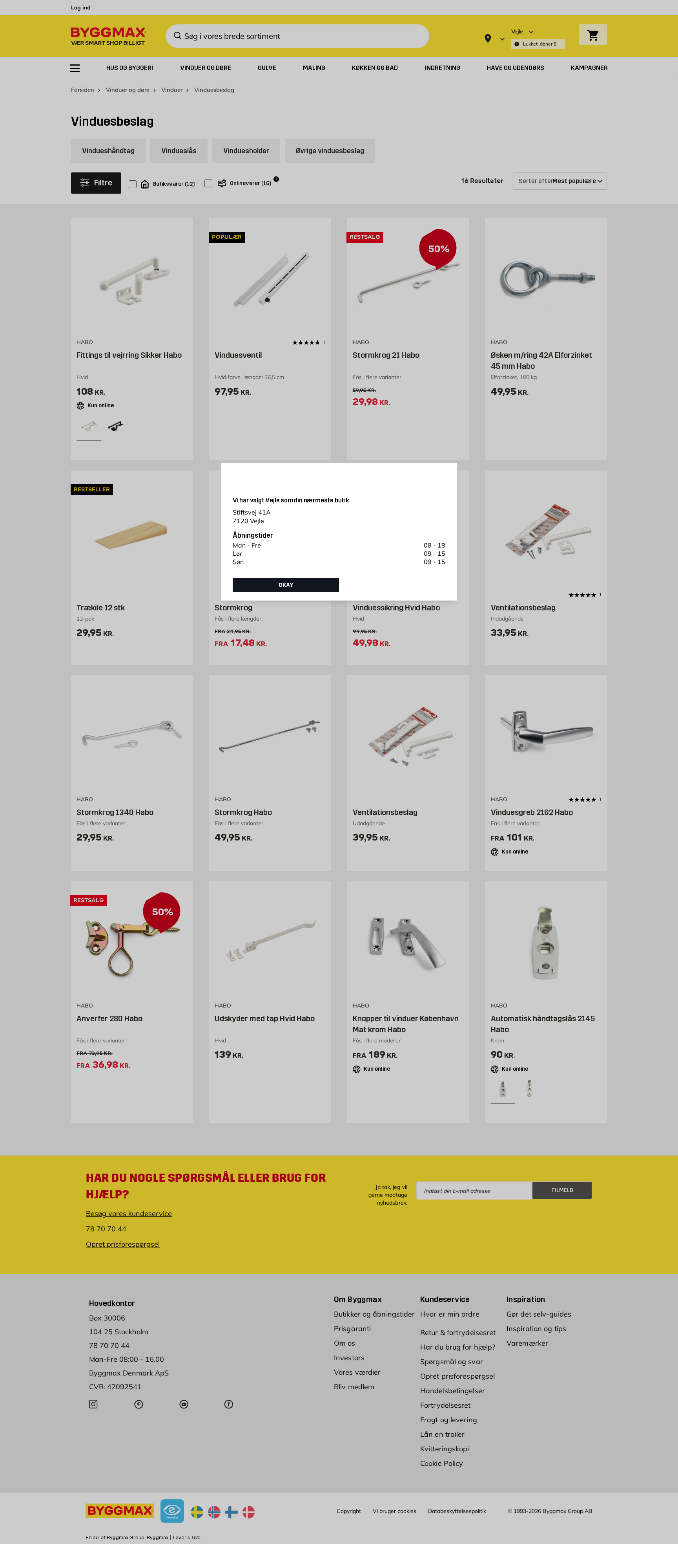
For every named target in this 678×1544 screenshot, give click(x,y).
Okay (286, 584)
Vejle (272, 500)
